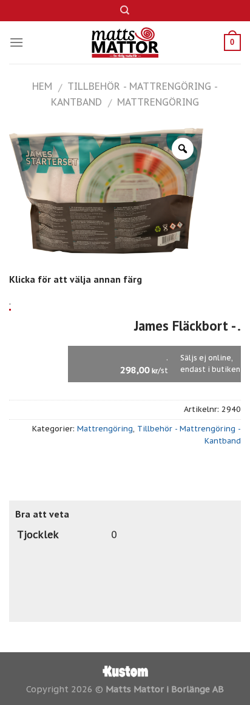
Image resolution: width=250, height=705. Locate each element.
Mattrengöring (158, 102)
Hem (42, 86)
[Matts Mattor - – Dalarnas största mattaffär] (125, 42)
